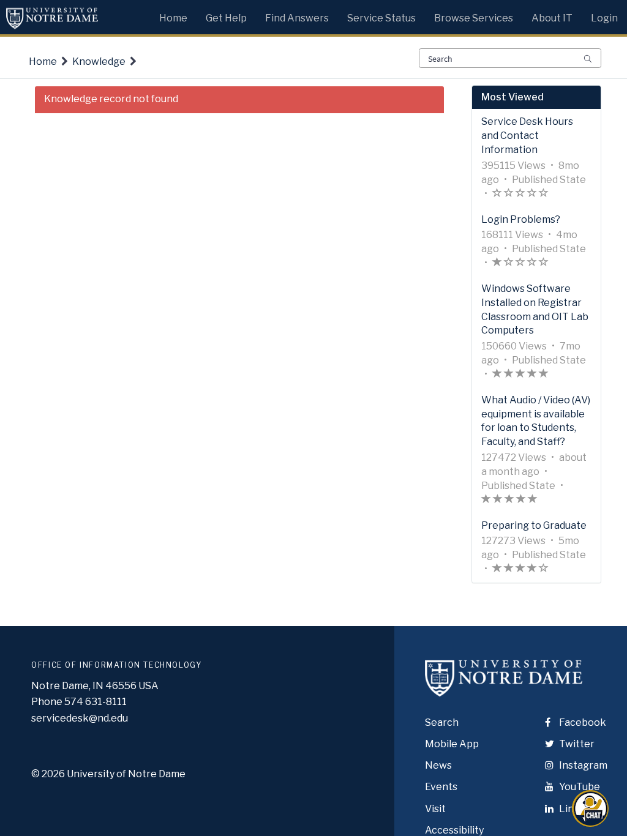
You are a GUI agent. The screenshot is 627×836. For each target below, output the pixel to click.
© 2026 (48, 774)
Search (442, 722)
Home (43, 61)
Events (441, 787)
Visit (435, 809)
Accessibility (454, 830)
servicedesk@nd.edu (79, 718)
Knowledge (99, 61)
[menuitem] (173, 15)
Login (604, 18)
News (438, 765)
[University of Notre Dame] (503, 689)
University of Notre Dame (126, 774)
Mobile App (452, 744)
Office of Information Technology (116, 665)
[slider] (520, 194)
